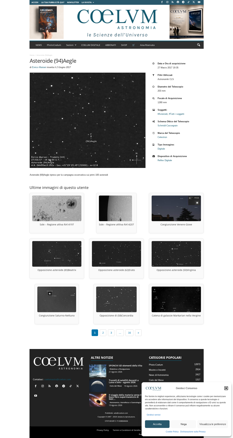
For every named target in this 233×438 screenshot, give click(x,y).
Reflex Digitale (165, 160)
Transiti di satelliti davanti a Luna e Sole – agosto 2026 (124, 381)
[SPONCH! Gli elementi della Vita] (97, 371)
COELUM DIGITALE (90, 45)
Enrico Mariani (39, 67)
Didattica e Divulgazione (120, 369)
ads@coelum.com (121, 413)
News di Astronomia (159, 375)
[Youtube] (199, 2)
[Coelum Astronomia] (116, 22)
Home (32, 55)
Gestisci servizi (154, 415)
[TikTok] (188, 2)
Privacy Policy (103, 430)
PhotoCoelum (54, 45)
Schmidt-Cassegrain (168, 125)
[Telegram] (183, 2)
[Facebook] (162, 2)
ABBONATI (110, 45)
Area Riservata (147, 45)
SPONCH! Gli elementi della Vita (125, 365)
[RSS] (173, 2)
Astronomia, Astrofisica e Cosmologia (125, 402)
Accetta (157, 424)
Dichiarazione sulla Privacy (193, 431)
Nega (184, 424)
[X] (194, 2)
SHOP (124, 45)
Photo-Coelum (156, 364)
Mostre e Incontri (157, 370)
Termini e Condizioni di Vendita (127, 430)
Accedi (35, 2)
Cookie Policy (172, 431)
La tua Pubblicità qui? (52, 2)
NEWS (39, 45)
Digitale (161, 148)
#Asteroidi (163, 114)
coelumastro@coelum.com (57, 379)
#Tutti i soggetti (176, 114)
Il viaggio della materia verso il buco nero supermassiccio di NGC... (125, 396)
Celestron (162, 137)
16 (129, 332)
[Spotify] (178, 2)
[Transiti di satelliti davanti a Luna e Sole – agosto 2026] (97, 385)
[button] (226, 388)
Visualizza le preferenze (212, 424)
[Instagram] (167, 2)
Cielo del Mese (116, 386)
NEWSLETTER (73, 2)
